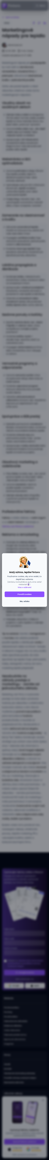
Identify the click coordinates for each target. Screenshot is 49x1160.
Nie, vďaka (24, 601)
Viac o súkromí (24, 587)
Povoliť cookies (25, 594)
